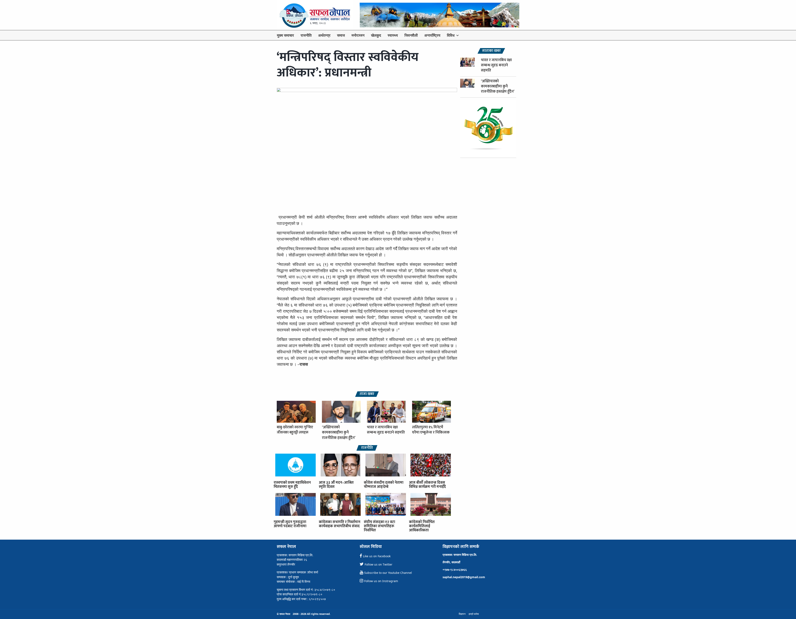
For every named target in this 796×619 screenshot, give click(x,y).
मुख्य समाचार (285, 35)
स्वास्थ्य (393, 35)
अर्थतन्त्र (324, 35)
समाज (341, 35)
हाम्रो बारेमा (474, 614)
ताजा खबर (367, 394)
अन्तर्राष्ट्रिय (432, 35)
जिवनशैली (411, 35)
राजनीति (306, 35)
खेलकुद (376, 35)
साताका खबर (491, 51)
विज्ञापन (462, 614)
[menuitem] (285, 35)
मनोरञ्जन (358, 35)
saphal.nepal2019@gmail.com (464, 577)
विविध (451, 35)
